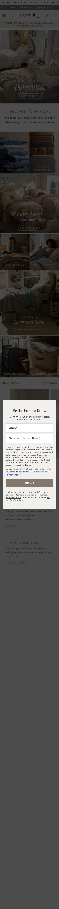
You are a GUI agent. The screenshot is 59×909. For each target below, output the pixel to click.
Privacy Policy (13, 474)
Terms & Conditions (33, 471)
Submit (29, 483)
